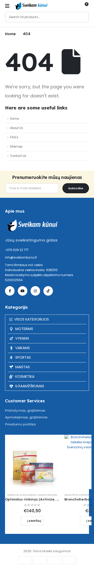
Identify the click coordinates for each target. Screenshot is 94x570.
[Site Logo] (31, 6)
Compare (51, 443)
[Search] (82, 17)
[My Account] (76, 6)
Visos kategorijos (31, 319)
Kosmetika (24, 376)
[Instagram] (35, 291)
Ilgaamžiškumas (29, 386)
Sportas (23, 357)
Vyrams (22, 338)
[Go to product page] (32, 462)
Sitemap (16, 147)
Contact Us (18, 156)
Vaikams (22, 347)
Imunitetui (71, 494)
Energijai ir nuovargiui (22, 494)
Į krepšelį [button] (34, 521)
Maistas (22, 366)
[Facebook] (10, 291)
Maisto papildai (47, 494)
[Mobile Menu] (7, 6)
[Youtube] (22, 291)
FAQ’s (14, 137)
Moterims (24, 328)
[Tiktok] (48, 291)
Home (14, 119)
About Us (16, 128)
